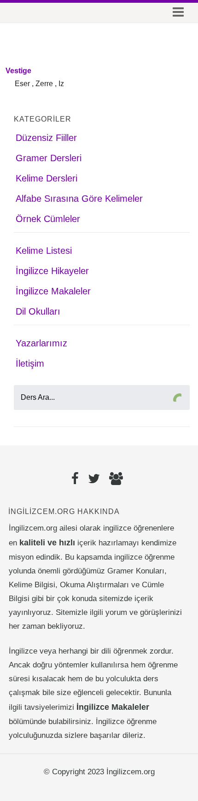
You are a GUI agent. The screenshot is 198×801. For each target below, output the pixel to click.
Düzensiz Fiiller (46, 138)
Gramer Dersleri (49, 158)
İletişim (30, 363)
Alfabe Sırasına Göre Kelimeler (79, 198)
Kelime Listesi (44, 251)
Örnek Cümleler (48, 219)
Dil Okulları (38, 311)
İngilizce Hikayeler (52, 271)
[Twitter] (94, 480)
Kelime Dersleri (46, 178)
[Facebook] (75, 480)
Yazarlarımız (41, 343)
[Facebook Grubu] (116, 480)
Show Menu (176, 14)
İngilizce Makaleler (53, 291)
